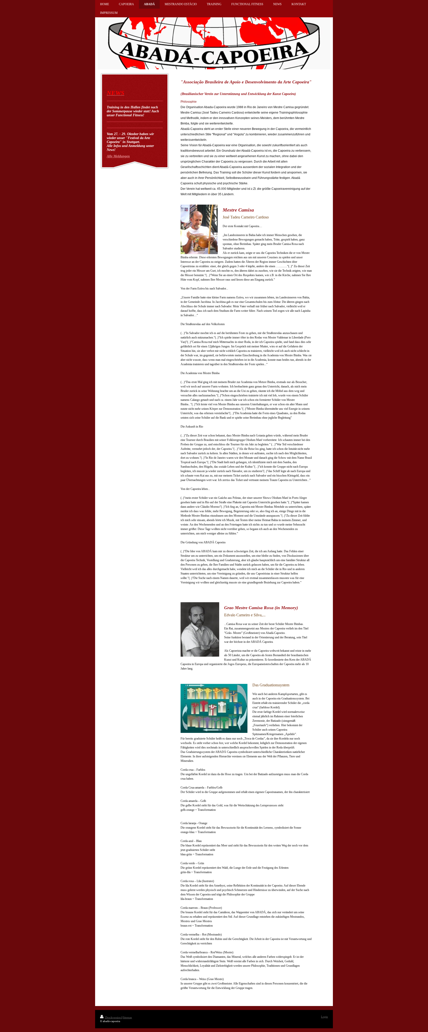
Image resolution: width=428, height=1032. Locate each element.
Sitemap (127, 1017)
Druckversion (113, 1017)
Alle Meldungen (118, 156)
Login (324, 1016)
